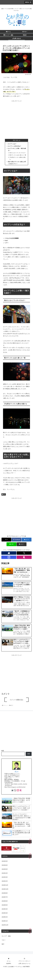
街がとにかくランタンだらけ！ (17, 152)
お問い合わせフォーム (24, 963)
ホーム (8, 961)
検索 (2, 750)
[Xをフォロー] (24, 553)
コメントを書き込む (16, 700)
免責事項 (8, 963)
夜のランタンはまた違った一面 (17, 155)
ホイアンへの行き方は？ (14, 146)
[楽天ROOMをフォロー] (24, 557)
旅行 (4, 494)
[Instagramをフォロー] (8, 557)
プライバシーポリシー (24, 961)
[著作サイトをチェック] (8, 553)
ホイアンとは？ (12, 143)
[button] (21, 544)
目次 (14, 140)
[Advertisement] (16, 118)
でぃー (16, 771)
